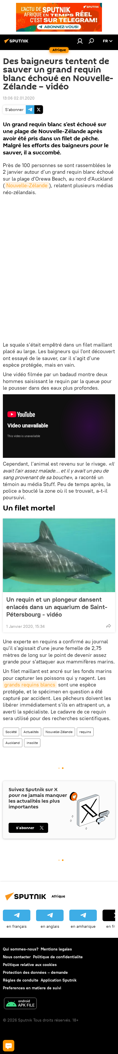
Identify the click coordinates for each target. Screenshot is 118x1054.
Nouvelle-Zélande (27, 185)
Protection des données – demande (35, 972)
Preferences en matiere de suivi (32, 987)
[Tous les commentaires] (8, 1045)
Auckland (12, 743)
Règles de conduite (20, 980)
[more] (108, 626)
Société (11, 732)
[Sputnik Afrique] (17, 43)
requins (85, 732)
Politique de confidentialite (58, 956)
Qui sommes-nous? (20, 949)
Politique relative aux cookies (30, 964)
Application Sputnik (58, 980)
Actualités (31, 732)
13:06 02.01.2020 (19, 98)
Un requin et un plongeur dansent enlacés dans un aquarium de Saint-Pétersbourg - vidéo (56, 607)
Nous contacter (17, 956)
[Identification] (80, 41)
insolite (32, 743)
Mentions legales (56, 949)
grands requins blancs (29, 684)
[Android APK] (20, 1004)
